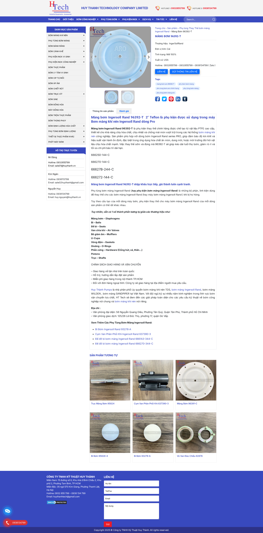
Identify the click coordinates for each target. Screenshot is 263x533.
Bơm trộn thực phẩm (59, 115)
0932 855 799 (62, 493)
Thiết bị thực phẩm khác (61, 136)
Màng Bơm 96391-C (187, 403)
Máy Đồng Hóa (56, 110)
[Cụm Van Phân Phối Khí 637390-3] (153, 380)
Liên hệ (173, 19)
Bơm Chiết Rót (56, 88)
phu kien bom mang (186, 84)
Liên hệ (161, 71)
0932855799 (178, 8)
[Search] (213, 19)
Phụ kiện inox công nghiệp (62, 62)
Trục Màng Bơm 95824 (102, 403)
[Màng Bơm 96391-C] (196, 380)
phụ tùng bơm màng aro (166, 93)
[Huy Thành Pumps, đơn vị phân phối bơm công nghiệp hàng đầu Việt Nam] (60, 8)
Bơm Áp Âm (54, 83)
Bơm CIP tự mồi (56, 78)
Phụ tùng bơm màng (59, 40)
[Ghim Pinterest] (171, 99)
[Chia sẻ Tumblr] (184, 99)
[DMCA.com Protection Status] (74, 502)
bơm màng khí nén (125, 301)
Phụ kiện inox (129, 19)
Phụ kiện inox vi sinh (59, 56)
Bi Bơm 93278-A (142, 456)
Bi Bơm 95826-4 (99, 456)
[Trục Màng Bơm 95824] (110, 380)
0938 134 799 (78, 493)
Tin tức (160, 19)
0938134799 (209, 8)
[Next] (148, 57)
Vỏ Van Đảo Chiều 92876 (190, 456)
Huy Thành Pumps (101, 289)
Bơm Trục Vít (55, 94)
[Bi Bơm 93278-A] (153, 432)
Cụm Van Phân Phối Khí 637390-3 (151, 403)
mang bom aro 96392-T (165, 84)
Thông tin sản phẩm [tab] (103, 111)
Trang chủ (54, 19)
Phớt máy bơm (56, 142)
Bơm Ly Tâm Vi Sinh (58, 72)
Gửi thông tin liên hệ (184, 71)
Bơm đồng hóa (56, 104)
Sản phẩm (172, 28)
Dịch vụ (146, 19)
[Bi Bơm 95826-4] (110, 432)
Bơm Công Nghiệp (86, 19)
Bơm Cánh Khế (55, 51)
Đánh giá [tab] (124, 111)
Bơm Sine (53, 99)
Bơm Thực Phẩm (56, 67)
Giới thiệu (68, 19)
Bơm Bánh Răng (56, 46)
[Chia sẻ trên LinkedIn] (178, 99)
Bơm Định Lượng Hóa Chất (62, 126)
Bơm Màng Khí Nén (58, 35)
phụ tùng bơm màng (190, 88)
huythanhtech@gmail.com (66, 496)
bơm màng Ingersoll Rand (186, 289)
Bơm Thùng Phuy (57, 120)
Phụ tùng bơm (109, 19)
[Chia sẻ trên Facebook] (157, 99)
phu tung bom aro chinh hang (168, 88)
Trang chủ (160, 28)
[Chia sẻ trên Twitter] (164, 99)
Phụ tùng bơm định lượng (62, 131)
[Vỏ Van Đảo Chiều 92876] (196, 432)
